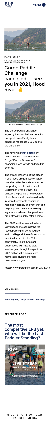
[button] (24, 39)
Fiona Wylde (11, 299)
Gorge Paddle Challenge (32, 299)
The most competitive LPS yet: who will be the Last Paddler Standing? (24, 331)
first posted (28, 152)
